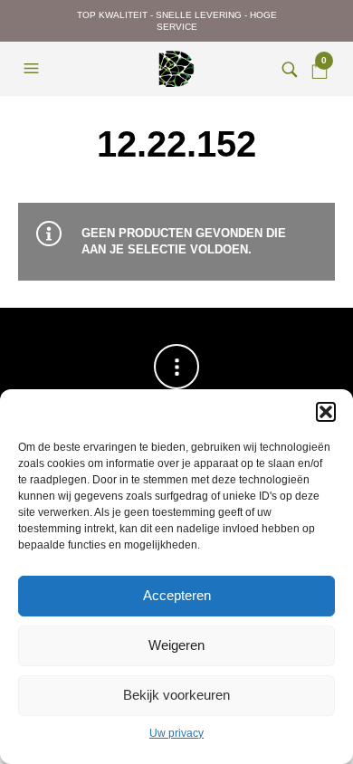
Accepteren (177, 595)
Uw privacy (176, 733)
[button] (326, 412)
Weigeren (176, 645)
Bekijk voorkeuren (176, 694)
